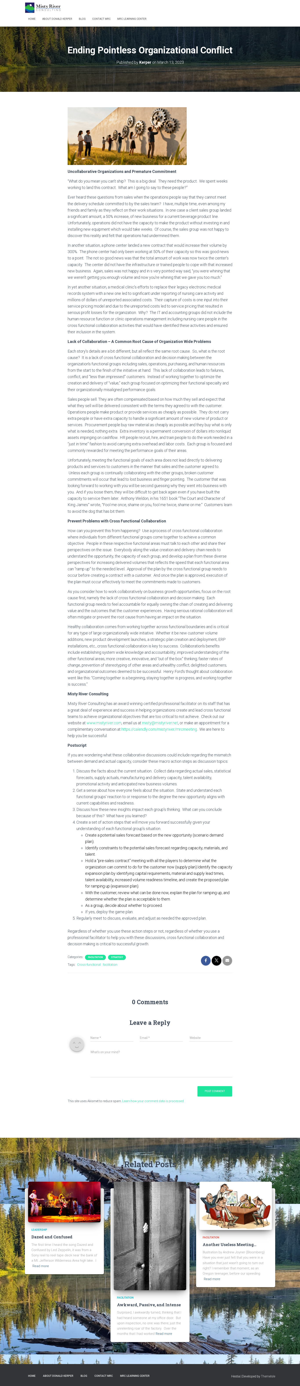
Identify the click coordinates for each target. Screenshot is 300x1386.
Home (32, 18)
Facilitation (95, 957)
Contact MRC (101, 18)
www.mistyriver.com (104, 723)
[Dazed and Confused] (64, 1201)
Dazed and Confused (51, 1236)
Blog (82, 18)
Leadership (39, 1229)
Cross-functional (89, 964)
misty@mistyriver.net (160, 723)
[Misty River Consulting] (43, 7)
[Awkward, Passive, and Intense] (150, 1235)
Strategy (117, 957)
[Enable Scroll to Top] (291, 1377)
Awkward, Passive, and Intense (149, 1304)
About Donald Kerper (57, 18)
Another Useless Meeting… (229, 1244)
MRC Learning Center (131, 18)
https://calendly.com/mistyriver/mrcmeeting (159, 729)
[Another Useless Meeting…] (235, 1205)
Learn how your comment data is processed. (153, 1101)
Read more (41, 1266)
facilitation (110, 964)
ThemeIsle (268, 1376)
